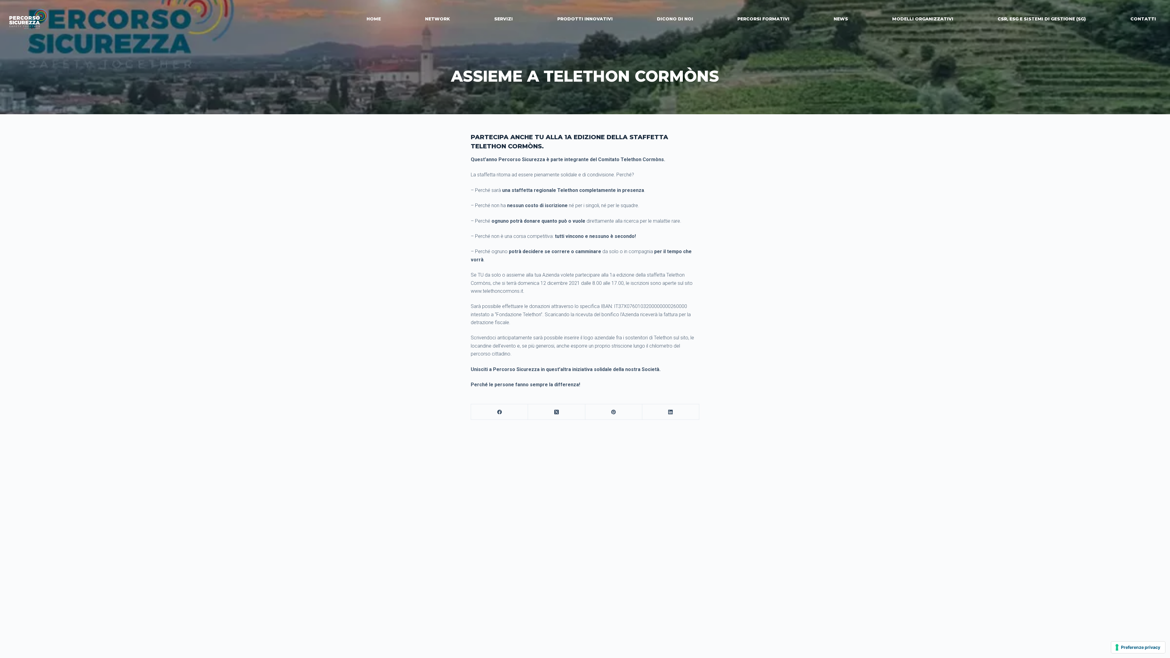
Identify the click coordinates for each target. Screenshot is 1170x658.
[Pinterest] (613, 412)
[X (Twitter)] (556, 412)
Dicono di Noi (675, 19)
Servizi (503, 19)
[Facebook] (499, 412)
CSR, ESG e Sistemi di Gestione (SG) (1042, 19)
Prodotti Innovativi (585, 19)
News (841, 19)
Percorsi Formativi (763, 19)
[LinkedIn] (670, 412)
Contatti (1143, 19)
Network (437, 19)
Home (374, 19)
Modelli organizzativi (922, 19)
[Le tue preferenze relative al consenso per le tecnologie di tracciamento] (1138, 647)
